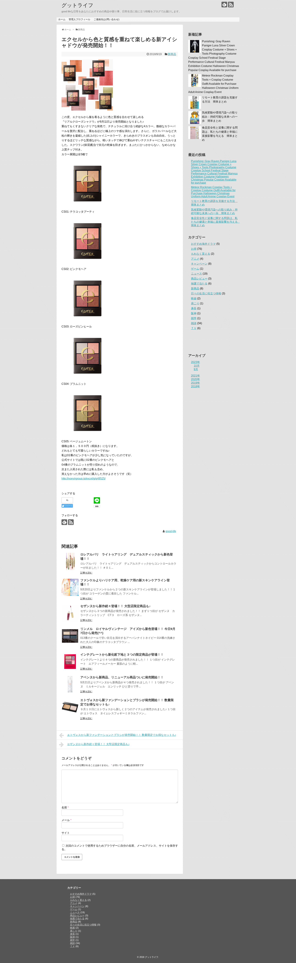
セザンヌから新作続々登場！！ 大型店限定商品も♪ (115, 606)
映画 (193, 298)
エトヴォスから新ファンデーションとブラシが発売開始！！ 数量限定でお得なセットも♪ (121, 734)
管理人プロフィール (79, 19)
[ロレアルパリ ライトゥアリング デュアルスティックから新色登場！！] (70, 561)
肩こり (195, 303)
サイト (65, 832)
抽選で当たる (199, 283)
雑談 (193, 323)
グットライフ (77, 5)
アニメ (195, 258)
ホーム (61, 19)
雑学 (193, 318)
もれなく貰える (200, 253)
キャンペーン (199, 263)
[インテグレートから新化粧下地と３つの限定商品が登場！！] (70, 661)
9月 (196, 369)
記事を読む (86, 572)
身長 (193, 308)
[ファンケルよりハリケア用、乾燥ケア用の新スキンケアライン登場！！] (70, 587)
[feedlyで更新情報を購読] (224, 4)
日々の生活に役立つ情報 (206, 293)
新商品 (172, 54)
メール (66, 820)
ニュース (196, 273)
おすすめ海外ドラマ (203, 243)
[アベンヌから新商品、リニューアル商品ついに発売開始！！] (70, 684)
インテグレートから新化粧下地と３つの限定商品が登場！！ (122, 654)
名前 (65, 807)
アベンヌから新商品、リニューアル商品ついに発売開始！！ (122, 677)
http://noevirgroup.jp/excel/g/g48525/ (83, 478)
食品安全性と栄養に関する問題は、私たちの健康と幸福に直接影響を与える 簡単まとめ (215, 222)
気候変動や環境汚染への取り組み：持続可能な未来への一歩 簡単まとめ (220, 116)
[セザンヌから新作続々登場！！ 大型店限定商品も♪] (70, 613)
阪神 (193, 313)
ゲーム (195, 268)
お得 (193, 248)
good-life (170, 531)
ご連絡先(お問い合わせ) (106, 19)
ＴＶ (193, 328)
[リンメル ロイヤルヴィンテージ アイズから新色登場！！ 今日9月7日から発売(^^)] (70, 635)
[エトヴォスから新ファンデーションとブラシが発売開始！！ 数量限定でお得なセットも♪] (70, 707)
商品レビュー (199, 278)
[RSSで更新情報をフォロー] (231, 4)
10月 (197, 365)
